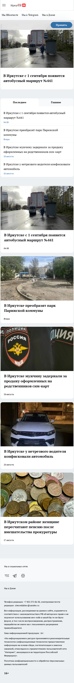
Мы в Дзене (48, 15)
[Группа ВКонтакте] (7, 575)
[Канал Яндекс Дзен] (23, 575)
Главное (56, 102)
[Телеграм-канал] (15, 575)
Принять (61, 25)
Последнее (19, 102)
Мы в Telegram (30, 15)
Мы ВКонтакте (10, 15)
